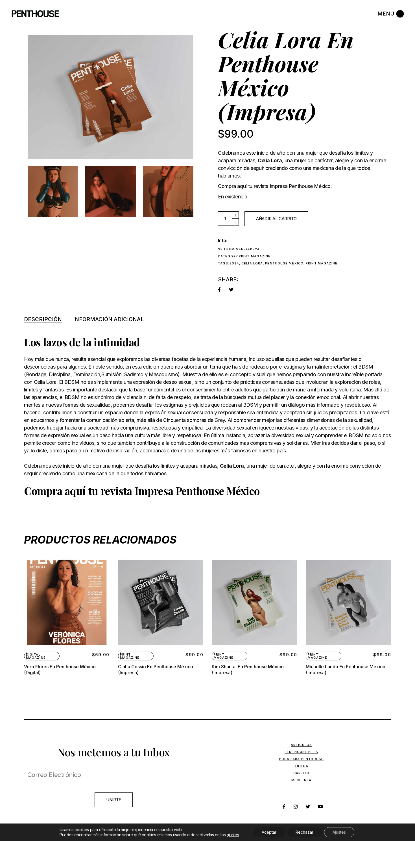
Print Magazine (254, 256)
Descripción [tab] (43, 319)
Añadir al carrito (276, 218)
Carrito (301, 773)
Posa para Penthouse (301, 759)
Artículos (301, 745)
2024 (234, 263)
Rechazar (304, 832)
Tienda (301, 766)
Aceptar (269, 832)
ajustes (233, 834)
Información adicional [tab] (108, 319)
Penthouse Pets (301, 752)
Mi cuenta (301, 780)
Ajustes (339, 832)
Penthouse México (284, 263)
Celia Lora (252, 263)
